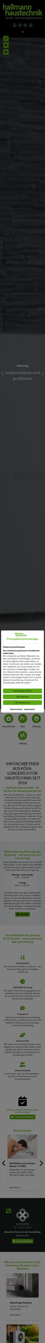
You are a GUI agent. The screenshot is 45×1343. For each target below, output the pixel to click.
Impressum (29, 709)
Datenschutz (16, 709)
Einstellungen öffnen (22, 691)
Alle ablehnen (22, 696)
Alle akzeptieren (22, 702)
